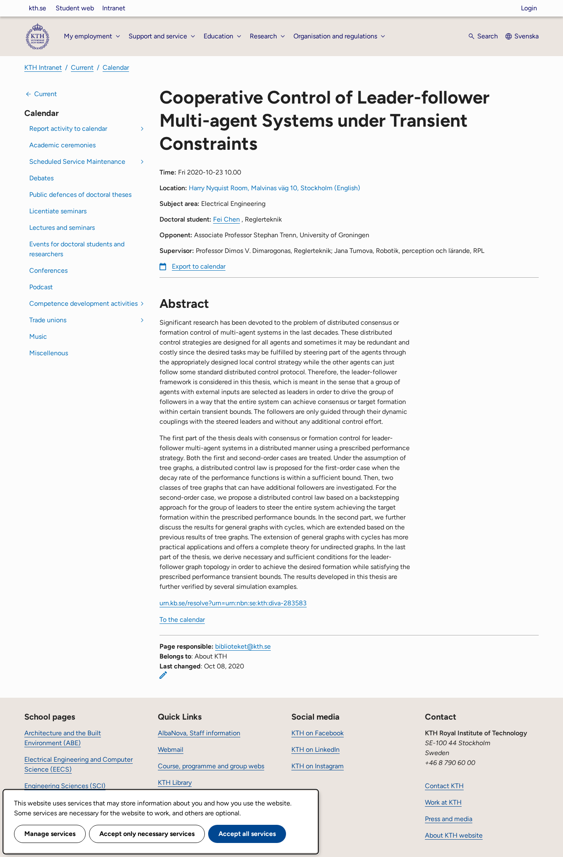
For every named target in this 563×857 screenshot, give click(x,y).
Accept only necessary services (147, 834)
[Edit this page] (163, 675)
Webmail (170, 749)
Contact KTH (444, 786)
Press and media (448, 819)
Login (529, 8)
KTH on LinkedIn (315, 749)
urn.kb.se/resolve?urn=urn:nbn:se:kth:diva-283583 (233, 603)
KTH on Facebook (317, 733)
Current (82, 67)
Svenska (526, 36)
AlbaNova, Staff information (199, 733)
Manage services (49, 834)
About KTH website (454, 835)
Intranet (113, 8)
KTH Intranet (43, 67)
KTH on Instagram (317, 766)
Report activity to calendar (68, 128)
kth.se (37, 8)
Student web (75, 8)
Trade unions (47, 320)
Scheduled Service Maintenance (77, 161)
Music (38, 336)
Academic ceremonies (62, 145)
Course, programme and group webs (211, 766)
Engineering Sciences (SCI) (65, 786)
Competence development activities (83, 303)
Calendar (116, 67)
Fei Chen (226, 219)
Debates (41, 178)
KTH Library (175, 782)
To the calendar (182, 619)
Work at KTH (443, 802)
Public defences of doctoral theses (80, 194)
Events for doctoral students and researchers (76, 249)
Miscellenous (48, 353)
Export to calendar (198, 266)
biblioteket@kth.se (243, 646)
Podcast (41, 287)
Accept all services (247, 834)
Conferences (48, 270)
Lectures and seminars (62, 227)
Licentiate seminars (58, 211)
